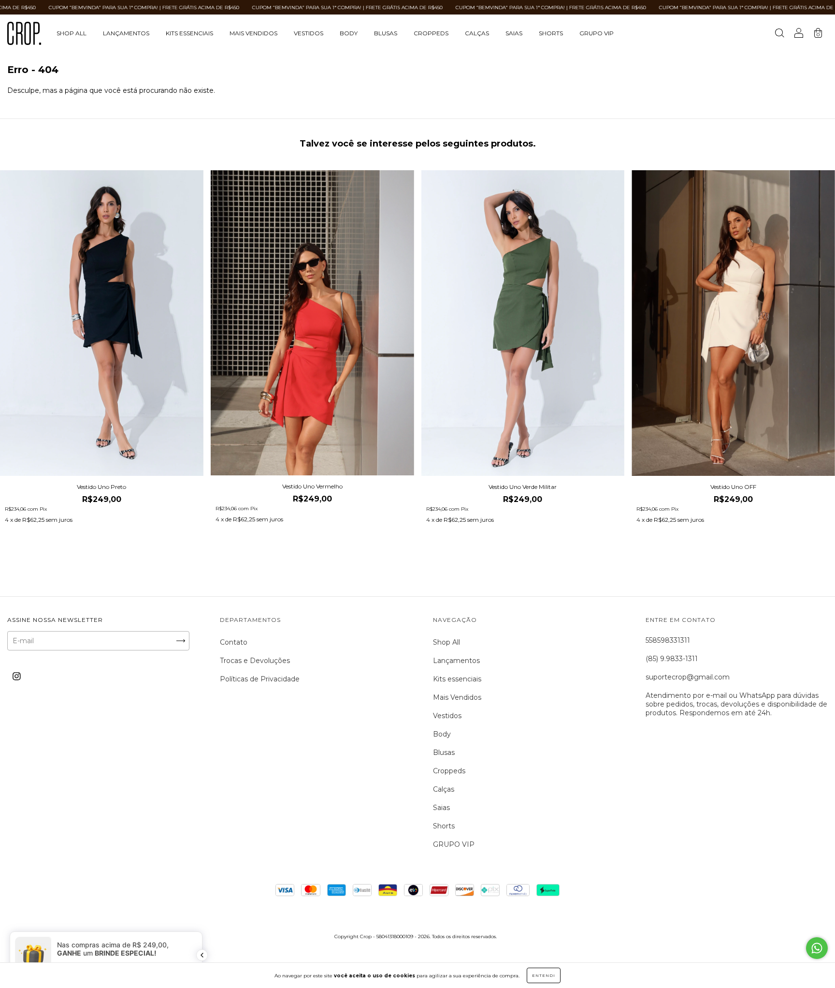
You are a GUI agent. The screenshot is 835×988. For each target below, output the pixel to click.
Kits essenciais (189, 33)
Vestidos (308, 33)
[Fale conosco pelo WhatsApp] (817, 948)
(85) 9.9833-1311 (672, 658)
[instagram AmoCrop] (16, 676)
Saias (513, 33)
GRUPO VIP (596, 33)
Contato (233, 642)
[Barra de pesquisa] (779, 34)
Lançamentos (126, 33)
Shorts (551, 33)
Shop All (71, 33)
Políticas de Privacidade (260, 679)
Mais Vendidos (253, 33)
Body (349, 33)
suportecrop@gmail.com (688, 677)
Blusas (385, 33)
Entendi (543, 975)
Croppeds (431, 33)
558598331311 (668, 640)
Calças (477, 33)
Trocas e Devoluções (255, 660)
